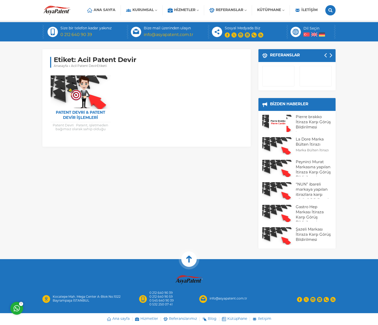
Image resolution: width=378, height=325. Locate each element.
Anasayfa (61, 66)
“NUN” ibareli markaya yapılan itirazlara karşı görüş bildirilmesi (312, 192)
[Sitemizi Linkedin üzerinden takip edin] (247, 35)
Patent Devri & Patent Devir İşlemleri (80, 115)
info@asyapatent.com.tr (168, 35)
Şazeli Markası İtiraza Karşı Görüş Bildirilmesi (313, 235)
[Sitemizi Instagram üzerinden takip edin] (240, 35)
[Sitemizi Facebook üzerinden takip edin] (227, 35)
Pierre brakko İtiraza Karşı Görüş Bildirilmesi (313, 122)
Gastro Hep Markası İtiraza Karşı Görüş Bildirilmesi (310, 215)
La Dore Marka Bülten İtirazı (310, 142)
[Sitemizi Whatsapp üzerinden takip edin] (254, 35)
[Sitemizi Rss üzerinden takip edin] (260, 35)
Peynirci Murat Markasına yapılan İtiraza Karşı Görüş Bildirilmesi (313, 170)
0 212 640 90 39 (76, 35)
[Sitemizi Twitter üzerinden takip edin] (234, 35)
